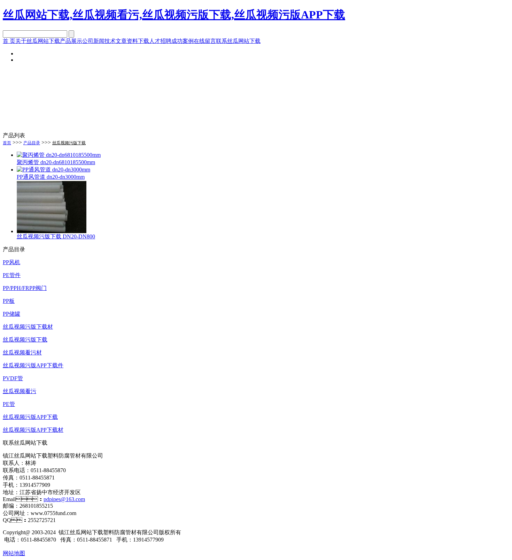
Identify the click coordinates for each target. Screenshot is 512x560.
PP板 (9, 301)
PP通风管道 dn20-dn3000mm (51, 177)
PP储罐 (11, 314)
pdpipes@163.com (64, 499)
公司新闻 (93, 41)
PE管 (9, 404)
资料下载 (138, 41)
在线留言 (205, 41)
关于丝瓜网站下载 (37, 41)
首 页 (9, 41)
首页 (7, 142)
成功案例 (182, 41)
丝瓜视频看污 (19, 391)
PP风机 (11, 262)
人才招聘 (160, 41)
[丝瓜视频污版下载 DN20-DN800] (51, 231)
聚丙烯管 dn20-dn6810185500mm (56, 162)
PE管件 (12, 275)
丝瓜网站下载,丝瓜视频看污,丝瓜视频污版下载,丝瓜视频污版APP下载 (174, 14)
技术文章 (115, 41)
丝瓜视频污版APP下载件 (33, 365)
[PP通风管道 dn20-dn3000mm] (53, 169)
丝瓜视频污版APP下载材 (33, 430)
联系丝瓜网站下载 (238, 41)
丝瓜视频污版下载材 (28, 327)
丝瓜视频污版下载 (69, 142)
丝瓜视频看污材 (22, 352)
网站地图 (14, 553)
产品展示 (71, 41)
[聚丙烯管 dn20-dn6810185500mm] (59, 155)
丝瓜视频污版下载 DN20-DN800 (56, 236)
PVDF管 (13, 378)
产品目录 (31, 142)
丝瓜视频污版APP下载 (30, 417)
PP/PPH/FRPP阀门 (25, 288)
